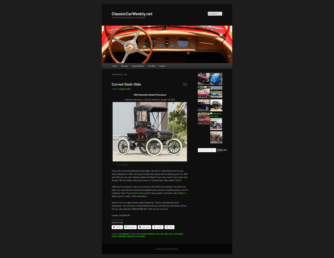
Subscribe (219, 150)
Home (114, 66)
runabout (130, 236)
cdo (161, 234)
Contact (162, 66)
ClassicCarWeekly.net (132, 13)
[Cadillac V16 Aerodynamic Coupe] (204, 105)
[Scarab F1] (216, 92)
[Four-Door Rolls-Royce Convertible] (204, 92)
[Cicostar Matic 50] (216, 79)
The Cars (124, 66)
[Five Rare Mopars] (204, 118)
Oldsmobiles (178, 177)
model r (114, 236)
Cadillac (180, 193)
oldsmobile (122, 236)
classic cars (168, 234)
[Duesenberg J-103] (216, 124)
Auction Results (138, 66)
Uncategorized (124, 234)
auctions (144, 234)
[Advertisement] (210, 195)
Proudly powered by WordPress (167, 249)
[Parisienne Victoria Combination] (216, 137)
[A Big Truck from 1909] (216, 115)
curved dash (178, 234)
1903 (138, 234)
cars (157, 234)
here (155, 208)
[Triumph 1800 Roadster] (204, 79)
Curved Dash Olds (126, 84)
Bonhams (151, 234)
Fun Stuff (151, 66)
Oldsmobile (138, 193)
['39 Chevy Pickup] (216, 105)
